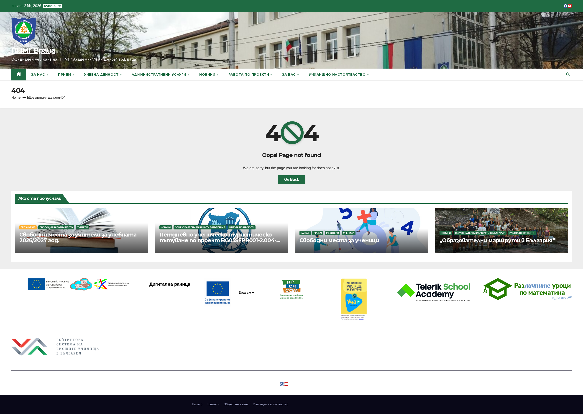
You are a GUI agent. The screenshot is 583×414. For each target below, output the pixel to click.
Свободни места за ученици (339, 240)
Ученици (348, 233)
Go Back (291, 179)
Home (15, 97)
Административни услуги (159, 74)
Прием (65, 74)
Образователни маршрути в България (200, 227)
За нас (38, 74)
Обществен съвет (236, 404)
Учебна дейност (102, 74)
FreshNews (28, 227)
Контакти (213, 404)
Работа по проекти (249, 74)
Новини (207, 74)
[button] (568, 74)
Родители (332, 233)
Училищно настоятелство (338, 74)
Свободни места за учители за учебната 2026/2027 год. (77, 237)
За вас (289, 74)
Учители (82, 227)
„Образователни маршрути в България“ (497, 240)
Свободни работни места (56, 227)
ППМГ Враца (33, 50)
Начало (197, 404)
